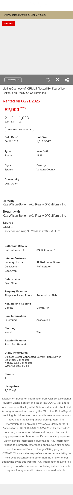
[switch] (48, 80)
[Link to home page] (36, 5)
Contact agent (13, 80)
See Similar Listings (19, 129)
